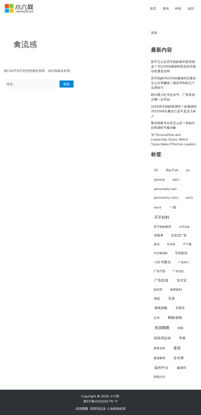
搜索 (154, 33)
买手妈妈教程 (162, 227)
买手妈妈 (161, 217)
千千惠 (187, 244)
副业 (157, 244)
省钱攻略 (160, 308)
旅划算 (158, 289)
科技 (178, 8)
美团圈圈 (161, 327)
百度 (171, 298)
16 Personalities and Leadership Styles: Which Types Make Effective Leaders (173, 139)
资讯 (166, 8)
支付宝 (182, 280)
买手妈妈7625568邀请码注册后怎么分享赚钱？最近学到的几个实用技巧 (173, 83)
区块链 (171, 244)
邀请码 (181, 368)
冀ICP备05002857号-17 (100, 401)
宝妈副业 (181, 253)
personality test (165, 189)
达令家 (178, 358)
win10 (189, 197)
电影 (157, 298)
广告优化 (178, 271)
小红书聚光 (162, 262)
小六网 (115, 396)
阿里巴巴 (159, 377)
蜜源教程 (159, 358)
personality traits (166, 197)
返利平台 (161, 368)
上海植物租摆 (116, 408)
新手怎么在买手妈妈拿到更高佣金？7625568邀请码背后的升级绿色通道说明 (173, 66)
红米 (157, 318)
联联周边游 (162, 338)
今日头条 (184, 226)
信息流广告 (179, 235)
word (157, 207)
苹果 (182, 338)
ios (188, 170)
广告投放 (161, 280)
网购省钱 (175, 317)
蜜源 (177, 348)
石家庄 (180, 308)
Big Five (172, 170)
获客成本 (159, 348)
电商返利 (176, 289)
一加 (172, 207)
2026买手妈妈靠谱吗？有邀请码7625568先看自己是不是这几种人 (173, 111)
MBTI (176, 179)
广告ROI (183, 262)
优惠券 (158, 235)
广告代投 (159, 271)
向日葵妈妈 (160, 253)
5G (156, 170)
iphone (159, 179)
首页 (153, 8)
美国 (180, 328)
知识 (191, 8)
